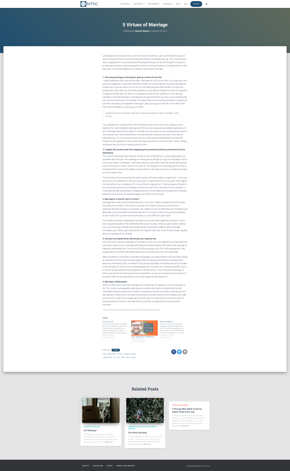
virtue (127, 357)
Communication (133, 427)
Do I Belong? (90, 430)
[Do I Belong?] (101, 410)
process (133, 354)
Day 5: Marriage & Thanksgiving (142, 337)
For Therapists (153, 4)
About (178, 4)
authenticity (111, 354)
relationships (107, 357)
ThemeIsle (206, 466)
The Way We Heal (137, 432)
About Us (85, 466)
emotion (120, 354)
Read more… (109, 442)
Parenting (131, 429)
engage (126, 354)
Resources (167, 4)
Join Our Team (98, 466)
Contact (196, 4)
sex (118, 357)
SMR (122, 357)
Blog (185, 4)
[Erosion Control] (117, 329)
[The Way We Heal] (145, 410)
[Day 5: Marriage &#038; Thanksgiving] (144, 328)
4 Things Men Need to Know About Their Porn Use (187, 410)
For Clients (124, 4)
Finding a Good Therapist (126, 466)
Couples (115, 350)
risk (115, 357)
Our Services (138, 4)
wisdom (133, 357)
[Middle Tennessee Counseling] (89, 4)
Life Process (95, 427)
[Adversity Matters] (174, 329)
